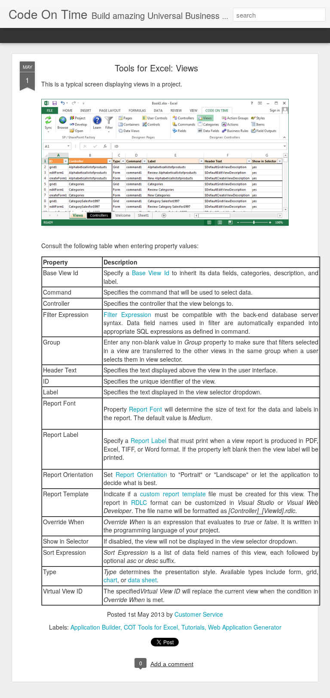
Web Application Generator (244, 627)
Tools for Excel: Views (156, 67)
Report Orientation (141, 474)
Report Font (145, 409)
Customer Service (198, 614)
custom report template (173, 493)
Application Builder (95, 627)
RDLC (139, 502)
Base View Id (150, 272)
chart (110, 579)
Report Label (148, 440)
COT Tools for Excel (151, 627)
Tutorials (193, 627)
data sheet (142, 579)
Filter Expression (127, 314)
